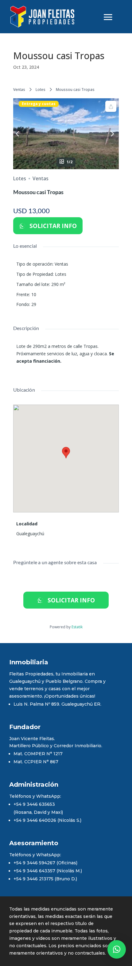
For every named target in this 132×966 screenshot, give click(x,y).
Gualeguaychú (30, 533)
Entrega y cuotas (39, 104)
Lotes (40, 89)
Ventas (19, 89)
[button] (116, 949)
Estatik (77, 627)
